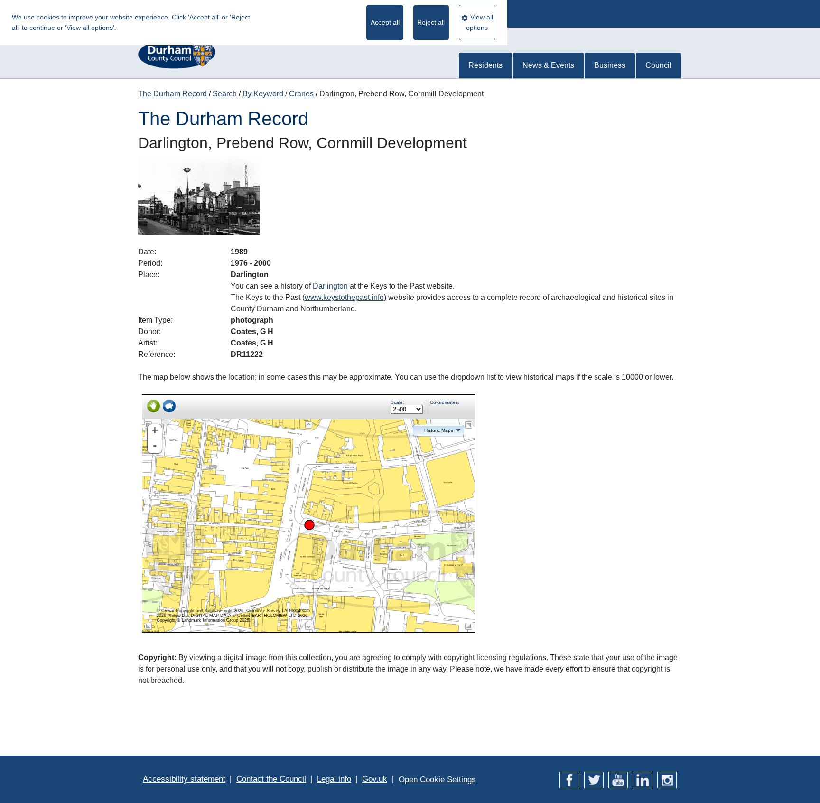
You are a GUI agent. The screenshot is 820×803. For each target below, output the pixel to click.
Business (609, 65)
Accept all (385, 22)
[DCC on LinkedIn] (642, 779)
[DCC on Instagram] (667, 779)
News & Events (548, 65)
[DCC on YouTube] (618, 779)
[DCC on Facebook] (569, 779)
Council (658, 65)
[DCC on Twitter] (594, 779)
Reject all (431, 22)
